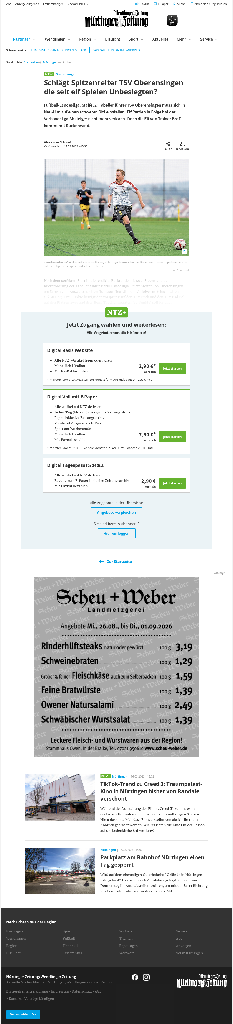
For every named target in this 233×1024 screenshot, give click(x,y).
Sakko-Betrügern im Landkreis (116, 50)
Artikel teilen (167, 143)
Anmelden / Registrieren (210, 4)
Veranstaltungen (189, 952)
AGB (98, 991)
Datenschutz (82, 991)
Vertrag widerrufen (23, 1014)
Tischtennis (72, 952)
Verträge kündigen (39, 998)
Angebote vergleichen (116, 512)
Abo (9, 4)
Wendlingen (16, 938)
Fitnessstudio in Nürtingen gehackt (59, 50)
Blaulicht (112, 39)
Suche (181, 4)
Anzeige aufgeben (27, 4)
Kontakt (15, 998)
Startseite (31, 62)
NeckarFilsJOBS (77, 4)
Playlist (144, 4)
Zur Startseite (119, 561)
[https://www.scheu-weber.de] (116, 666)
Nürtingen (50, 62)
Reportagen (128, 945)
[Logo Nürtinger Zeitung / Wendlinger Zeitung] (116, 19)
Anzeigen (183, 945)
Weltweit (126, 952)
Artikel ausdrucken (182, 143)
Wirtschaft (127, 931)
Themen (126, 938)
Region (12, 945)
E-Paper (163, 4)
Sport (67, 931)
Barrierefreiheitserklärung (27, 991)
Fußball (69, 938)
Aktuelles (160, 39)
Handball (70, 945)
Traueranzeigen (53, 4)
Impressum (60, 991)
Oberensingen (66, 74)
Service (181, 931)
